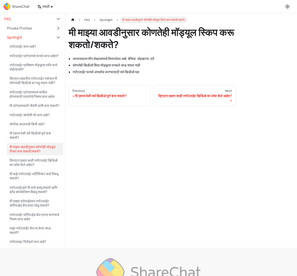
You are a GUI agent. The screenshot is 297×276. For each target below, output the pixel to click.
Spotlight (14, 37)
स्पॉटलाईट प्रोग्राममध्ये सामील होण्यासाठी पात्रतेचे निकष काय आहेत (32, 94)
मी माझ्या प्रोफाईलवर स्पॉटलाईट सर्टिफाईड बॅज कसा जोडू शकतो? (29, 203)
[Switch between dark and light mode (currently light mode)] (287, 6)
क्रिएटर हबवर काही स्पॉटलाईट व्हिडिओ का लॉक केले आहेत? (34, 162)
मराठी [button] (46, 6)
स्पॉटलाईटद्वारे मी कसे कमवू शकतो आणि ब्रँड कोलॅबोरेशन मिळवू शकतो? (33, 189)
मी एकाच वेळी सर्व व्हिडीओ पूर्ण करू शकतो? (30, 135)
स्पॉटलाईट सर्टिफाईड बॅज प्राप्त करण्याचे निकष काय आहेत (34, 216)
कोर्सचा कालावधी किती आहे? (27, 124)
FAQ (7, 19)
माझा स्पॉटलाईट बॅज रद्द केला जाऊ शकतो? (30, 230)
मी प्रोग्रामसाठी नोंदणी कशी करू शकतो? (34, 105)
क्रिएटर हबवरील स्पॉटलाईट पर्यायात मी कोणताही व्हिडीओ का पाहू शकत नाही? (33, 80)
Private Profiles (19, 28)
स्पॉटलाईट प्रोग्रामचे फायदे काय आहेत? (34, 55)
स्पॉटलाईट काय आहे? (23, 46)
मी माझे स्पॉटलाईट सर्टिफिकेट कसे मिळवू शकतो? (34, 176)
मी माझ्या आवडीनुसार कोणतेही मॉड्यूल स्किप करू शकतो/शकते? (33, 149)
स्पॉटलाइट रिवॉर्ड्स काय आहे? (28, 241)
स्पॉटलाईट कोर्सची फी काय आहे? (30, 115)
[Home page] (73, 20)
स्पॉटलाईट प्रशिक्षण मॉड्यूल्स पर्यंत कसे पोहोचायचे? (33, 67)
